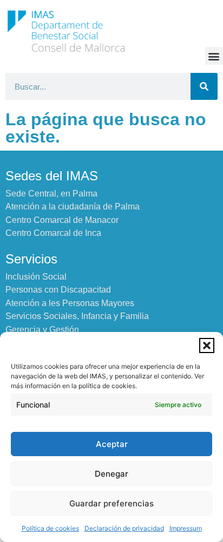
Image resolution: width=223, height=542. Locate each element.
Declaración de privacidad (124, 528)
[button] (206, 345)
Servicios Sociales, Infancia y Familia (77, 316)
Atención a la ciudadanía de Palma (72, 206)
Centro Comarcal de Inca (53, 233)
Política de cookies (50, 528)
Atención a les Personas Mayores (69, 303)
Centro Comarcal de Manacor (62, 220)
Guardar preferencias (111, 503)
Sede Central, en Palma (51, 193)
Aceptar (112, 444)
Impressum (185, 528)
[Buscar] (204, 86)
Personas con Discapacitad (58, 289)
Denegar (111, 474)
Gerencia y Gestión (42, 329)
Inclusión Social (36, 276)
